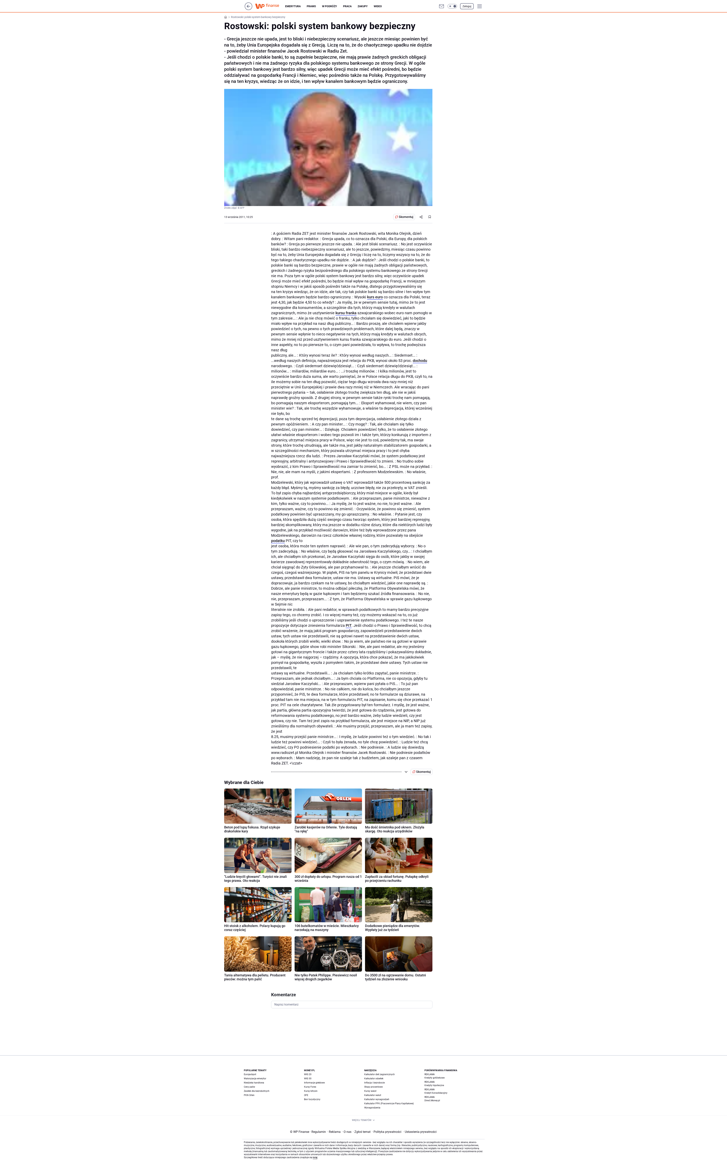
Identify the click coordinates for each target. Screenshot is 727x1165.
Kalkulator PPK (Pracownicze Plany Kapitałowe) (389, 1103)
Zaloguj (467, 6)
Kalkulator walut (372, 1095)
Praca (347, 6)
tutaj (315, 1157)
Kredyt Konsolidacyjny (435, 1093)
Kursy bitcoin (310, 1091)
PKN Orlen (249, 1095)
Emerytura (293, 6)
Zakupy (363, 6)
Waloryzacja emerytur (255, 1078)
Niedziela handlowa (254, 1082)
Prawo (311, 6)
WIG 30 (307, 1078)
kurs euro (375, 297)
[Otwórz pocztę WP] (441, 6)
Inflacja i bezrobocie (374, 1082)
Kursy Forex (310, 1087)
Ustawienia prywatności (420, 1132)
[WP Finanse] (270, 6)
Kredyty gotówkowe (434, 1077)
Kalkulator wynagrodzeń (376, 1099)
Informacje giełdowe (314, 1082)
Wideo (378, 6)
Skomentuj (406, 217)
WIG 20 (307, 1074)
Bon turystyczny (312, 1099)
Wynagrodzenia (372, 1107)
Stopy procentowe (373, 1087)
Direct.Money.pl (432, 1100)
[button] (452, 6)
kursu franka (345, 313)
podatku (278, 540)
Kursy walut (370, 1091)
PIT (349, 625)
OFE (306, 1095)
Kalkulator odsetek (373, 1078)
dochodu (420, 360)
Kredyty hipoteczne (434, 1085)
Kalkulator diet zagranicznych (379, 1074)
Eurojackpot (250, 1074)
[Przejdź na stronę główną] (248, 9)
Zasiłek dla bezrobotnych (256, 1091)
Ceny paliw (249, 1087)
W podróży (329, 6)
